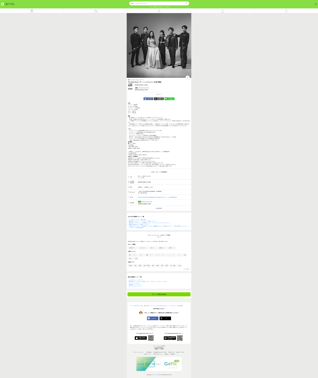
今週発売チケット (133, 248)
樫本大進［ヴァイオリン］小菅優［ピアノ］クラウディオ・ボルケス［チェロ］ (148, 281)
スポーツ (141, 255)
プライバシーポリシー (138, 352)
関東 (140, 265)
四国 (167, 265)
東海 (153, 265)
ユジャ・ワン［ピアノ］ (135, 283)
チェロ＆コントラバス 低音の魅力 (137, 219)
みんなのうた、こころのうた (136, 280)
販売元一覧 (171, 352)
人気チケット (153, 248)
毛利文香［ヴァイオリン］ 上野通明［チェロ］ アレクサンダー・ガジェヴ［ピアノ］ (149, 222)
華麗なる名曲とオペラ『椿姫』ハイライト (139, 224)
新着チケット (172, 248)
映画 (185, 255)
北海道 (130, 265)
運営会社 (173, 354)
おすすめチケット (143, 248)
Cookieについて (147, 354)
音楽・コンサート (133, 255)
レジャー (179, 255)
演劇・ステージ (149, 255)
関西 (158, 265)
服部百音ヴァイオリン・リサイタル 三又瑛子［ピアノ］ (143, 221)
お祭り (130, 258)
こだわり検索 (186, 269)
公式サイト (159, 94)
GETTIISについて (158, 354)
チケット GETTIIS (157, 374)
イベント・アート (171, 255)
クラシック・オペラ (159, 255)
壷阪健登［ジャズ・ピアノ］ (136, 284)
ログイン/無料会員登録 (159, 294)
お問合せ (166, 354)
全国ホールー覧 (180, 352)
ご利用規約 (148, 352)
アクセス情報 (141, 177)
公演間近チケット (162, 248)
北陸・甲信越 (146, 265)
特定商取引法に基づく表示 (160, 352)
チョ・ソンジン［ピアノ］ (135, 286)
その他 (135, 258)
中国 (162, 265)
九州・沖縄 (172, 265)
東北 (135, 265)
